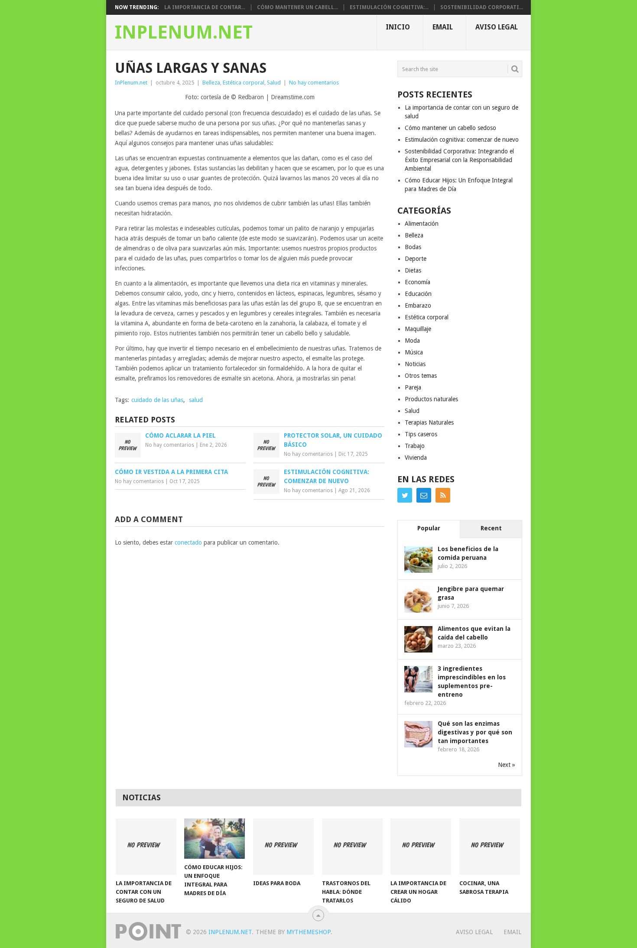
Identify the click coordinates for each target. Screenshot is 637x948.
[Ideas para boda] (283, 846)
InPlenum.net (184, 32)
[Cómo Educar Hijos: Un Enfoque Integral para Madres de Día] (214, 838)
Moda (412, 340)
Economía (417, 282)
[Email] (423, 495)
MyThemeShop (308, 932)
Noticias (415, 363)
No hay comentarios (314, 82)
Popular (428, 528)
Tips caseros (421, 434)
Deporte (415, 258)
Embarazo (418, 305)
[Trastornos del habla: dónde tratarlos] (352, 846)
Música (414, 352)
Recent (491, 528)
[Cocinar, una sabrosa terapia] (489, 846)
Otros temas (421, 375)
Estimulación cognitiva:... (389, 7)
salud (196, 399)
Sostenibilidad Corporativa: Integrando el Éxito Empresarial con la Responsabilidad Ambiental (459, 160)
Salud (274, 82)
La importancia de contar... (204, 7)
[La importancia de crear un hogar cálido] (420, 846)
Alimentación (422, 223)
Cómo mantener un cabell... (297, 7)
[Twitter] (404, 495)
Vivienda (416, 457)
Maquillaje (418, 328)
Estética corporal (243, 82)
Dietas (413, 270)
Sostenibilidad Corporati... (481, 7)
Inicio (398, 27)
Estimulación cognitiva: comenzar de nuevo (462, 139)
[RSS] (443, 495)
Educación (418, 293)
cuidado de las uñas (157, 399)
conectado (188, 542)
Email (442, 27)
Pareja (413, 387)
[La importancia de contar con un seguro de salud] (146, 846)
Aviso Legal (496, 27)
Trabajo (415, 445)
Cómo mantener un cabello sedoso (450, 127)
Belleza (211, 82)
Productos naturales (431, 399)
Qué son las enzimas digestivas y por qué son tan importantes (475, 732)
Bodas (413, 246)
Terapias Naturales (429, 422)
